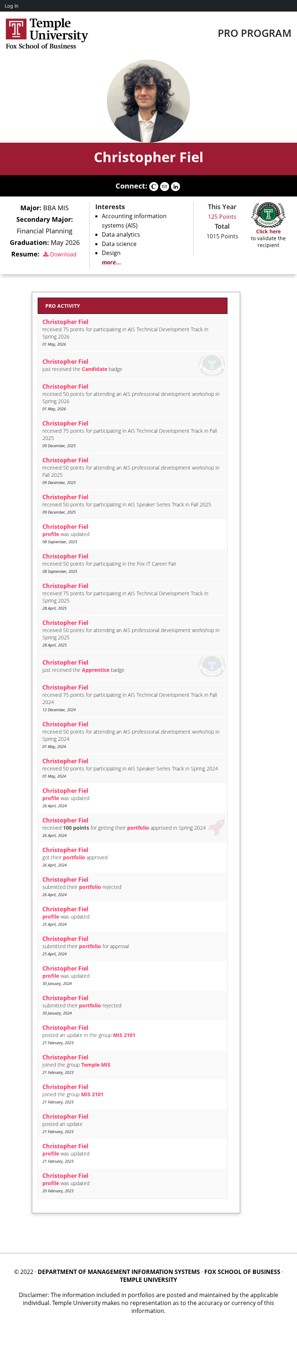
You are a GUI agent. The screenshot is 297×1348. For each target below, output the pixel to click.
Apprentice (95, 669)
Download (62, 254)
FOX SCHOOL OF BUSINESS (242, 1272)
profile (50, 534)
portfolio (138, 827)
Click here (268, 231)
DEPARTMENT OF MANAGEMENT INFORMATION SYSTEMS (119, 1272)
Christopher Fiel (149, 156)
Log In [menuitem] (11, 6)
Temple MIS (95, 1064)
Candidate (94, 369)
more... (111, 262)
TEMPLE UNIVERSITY (148, 1280)
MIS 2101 (124, 1035)
